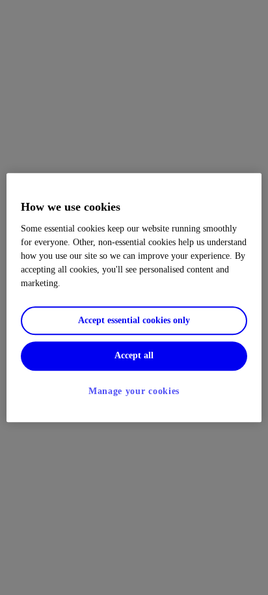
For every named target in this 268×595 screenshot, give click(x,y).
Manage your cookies (134, 392)
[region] (134, 297)
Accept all (134, 356)
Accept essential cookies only (134, 320)
